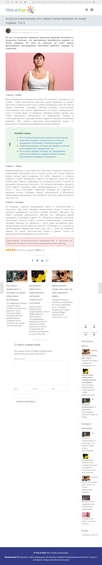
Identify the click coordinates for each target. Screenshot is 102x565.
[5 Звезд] (15, 250)
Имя (16, 389)
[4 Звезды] (13, 250)
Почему (85, 332)
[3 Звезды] (11, 250)
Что (85, 325)
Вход (34, 2)
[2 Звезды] (9, 250)
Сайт (53, 389)
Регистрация (42, 2)
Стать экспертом (76, 2)
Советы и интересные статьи (25, 32)
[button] (8, 304)
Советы (94, 332)
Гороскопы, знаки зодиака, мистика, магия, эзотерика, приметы (42, 29)
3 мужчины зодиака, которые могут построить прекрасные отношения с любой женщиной (41, 141)
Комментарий (20, 359)
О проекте (87, 2)
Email (35, 389)
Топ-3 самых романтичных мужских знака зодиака (43, 137)
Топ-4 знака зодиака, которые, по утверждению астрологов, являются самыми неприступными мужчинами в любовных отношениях (42, 154)
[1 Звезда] (7, 250)
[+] (16, 276)
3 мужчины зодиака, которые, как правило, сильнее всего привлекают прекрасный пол (44, 147)
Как (94, 325)
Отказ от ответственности (58, 2)
